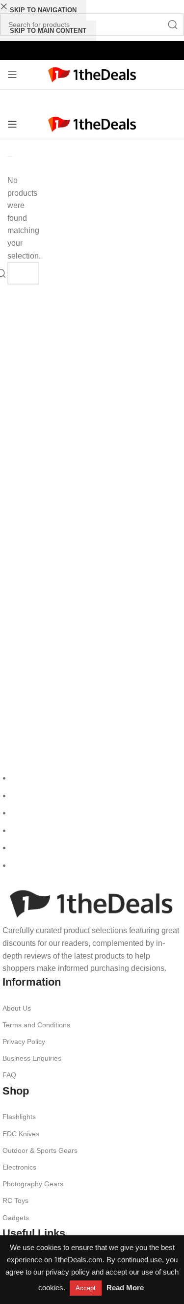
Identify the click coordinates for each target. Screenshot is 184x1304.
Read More (125, 1287)
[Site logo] (92, 74)
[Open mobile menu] (12, 74)
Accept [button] (86, 1288)
